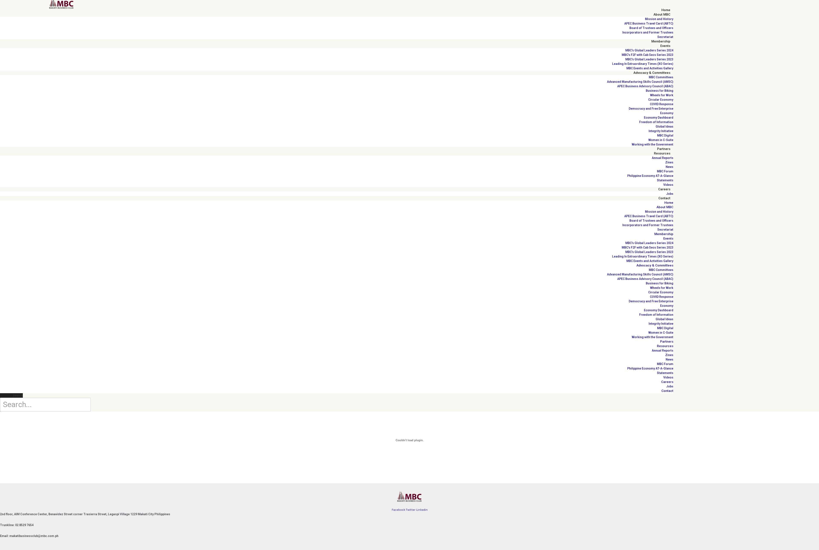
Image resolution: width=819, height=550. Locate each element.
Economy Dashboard (658, 117)
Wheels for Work (661, 95)
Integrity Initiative (661, 131)
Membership (660, 41)
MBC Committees (661, 77)
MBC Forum (665, 171)
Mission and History (659, 19)
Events (665, 46)
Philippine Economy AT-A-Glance (650, 176)
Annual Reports (662, 158)
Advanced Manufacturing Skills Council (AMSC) (640, 81)
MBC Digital (665, 135)
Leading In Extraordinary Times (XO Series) (642, 63)
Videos (668, 184)
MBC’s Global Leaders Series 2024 (649, 50)
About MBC (661, 14)
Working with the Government (652, 144)
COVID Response (661, 104)
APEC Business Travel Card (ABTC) (648, 23)
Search (18, 395)
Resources (662, 153)
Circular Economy (660, 99)
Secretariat (665, 37)
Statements (665, 180)
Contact (664, 198)
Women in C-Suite (660, 140)
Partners (663, 149)
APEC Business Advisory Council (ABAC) (645, 86)
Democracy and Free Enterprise (651, 108)
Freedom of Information (656, 122)
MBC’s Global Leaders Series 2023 (649, 59)
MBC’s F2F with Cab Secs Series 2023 (647, 55)
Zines (669, 162)
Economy (666, 113)
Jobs (669, 193)
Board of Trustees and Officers (651, 28)
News (669, 167)
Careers (664, 189)
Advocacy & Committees (651, 73)
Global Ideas (664, 126)
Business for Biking (659, 90)
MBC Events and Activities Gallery (649, 68)
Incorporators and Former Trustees (647, 32)
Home (665, 10)
